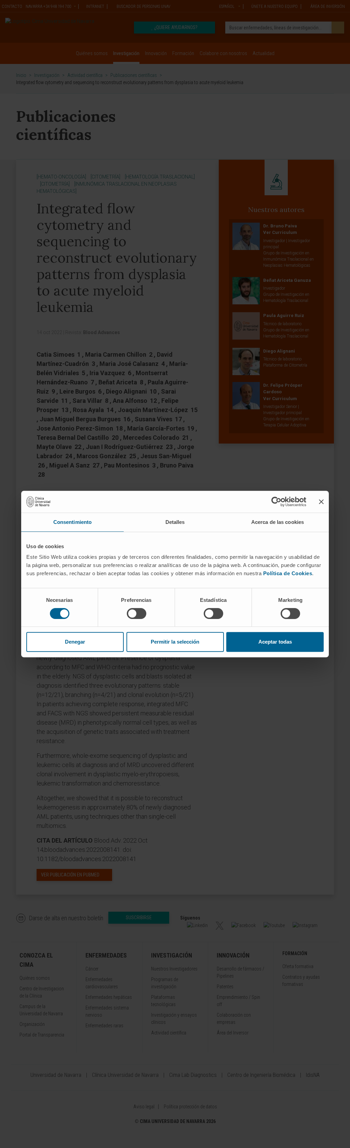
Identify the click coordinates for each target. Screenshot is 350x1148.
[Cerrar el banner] (321, 501)
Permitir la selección (175, 642)
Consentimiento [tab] (72, 522)
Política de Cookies (287, 573)
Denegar (75, 642)
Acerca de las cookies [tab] (277, 522)
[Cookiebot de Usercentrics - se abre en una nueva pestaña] (276, 502)
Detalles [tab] (175, 522)
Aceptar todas (275, 642)
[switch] (136, 613)
